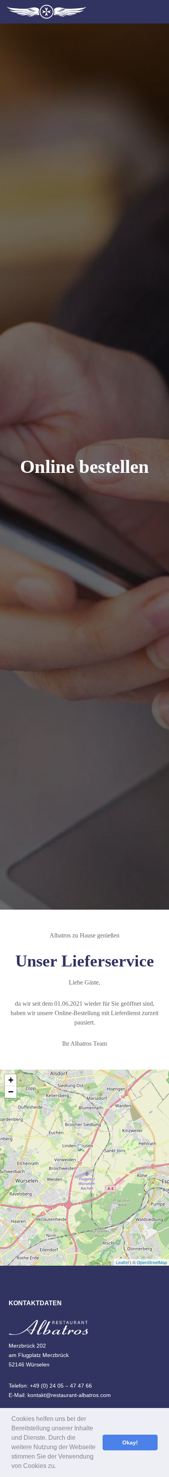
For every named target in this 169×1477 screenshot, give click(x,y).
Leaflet (122, 1262)
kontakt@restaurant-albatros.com (69, 1395)
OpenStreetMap (152, 1262)
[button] (59, 1467)
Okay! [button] (130, 1442)
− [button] (10, 1092)
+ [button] (10, 1080)
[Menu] (157, 12)
